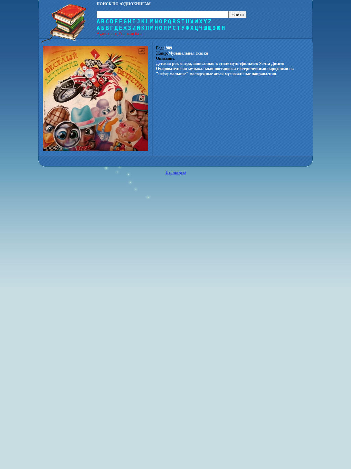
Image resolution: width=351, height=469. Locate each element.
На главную (176, 172)
